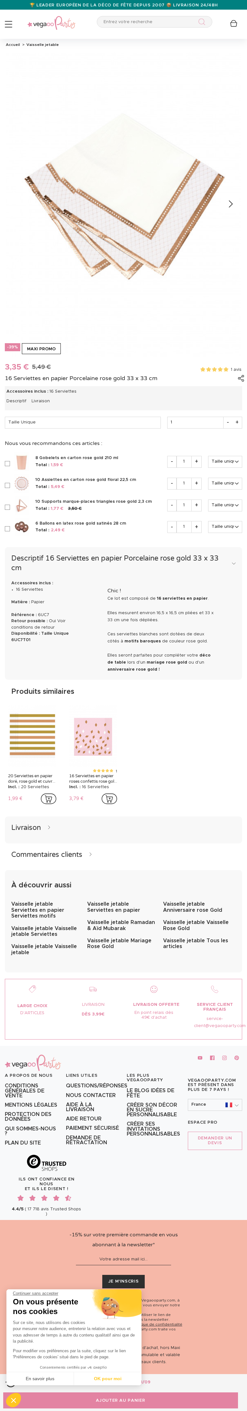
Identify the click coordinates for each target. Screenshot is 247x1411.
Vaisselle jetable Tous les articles (195, 943)
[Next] (230, 204)
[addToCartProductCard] (48, 799)
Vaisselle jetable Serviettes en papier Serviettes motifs (37, 910)
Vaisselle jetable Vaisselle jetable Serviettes (44, 931)
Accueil (13, 45)
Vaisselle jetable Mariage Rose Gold (119, 943)
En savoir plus (40, 1378)
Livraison (41, 401)
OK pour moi (108, 1378)
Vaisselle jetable (41, 45)
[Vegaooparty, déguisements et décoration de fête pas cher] (51, 19)
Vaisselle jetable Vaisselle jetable (44, 949)
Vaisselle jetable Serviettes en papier (113, 906)
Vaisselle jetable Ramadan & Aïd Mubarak (121, 925)
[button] (13, 1400)
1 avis (236, 370)
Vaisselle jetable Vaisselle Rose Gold (196, 925)
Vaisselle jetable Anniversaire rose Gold (192, 906)
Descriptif (16, 401)
